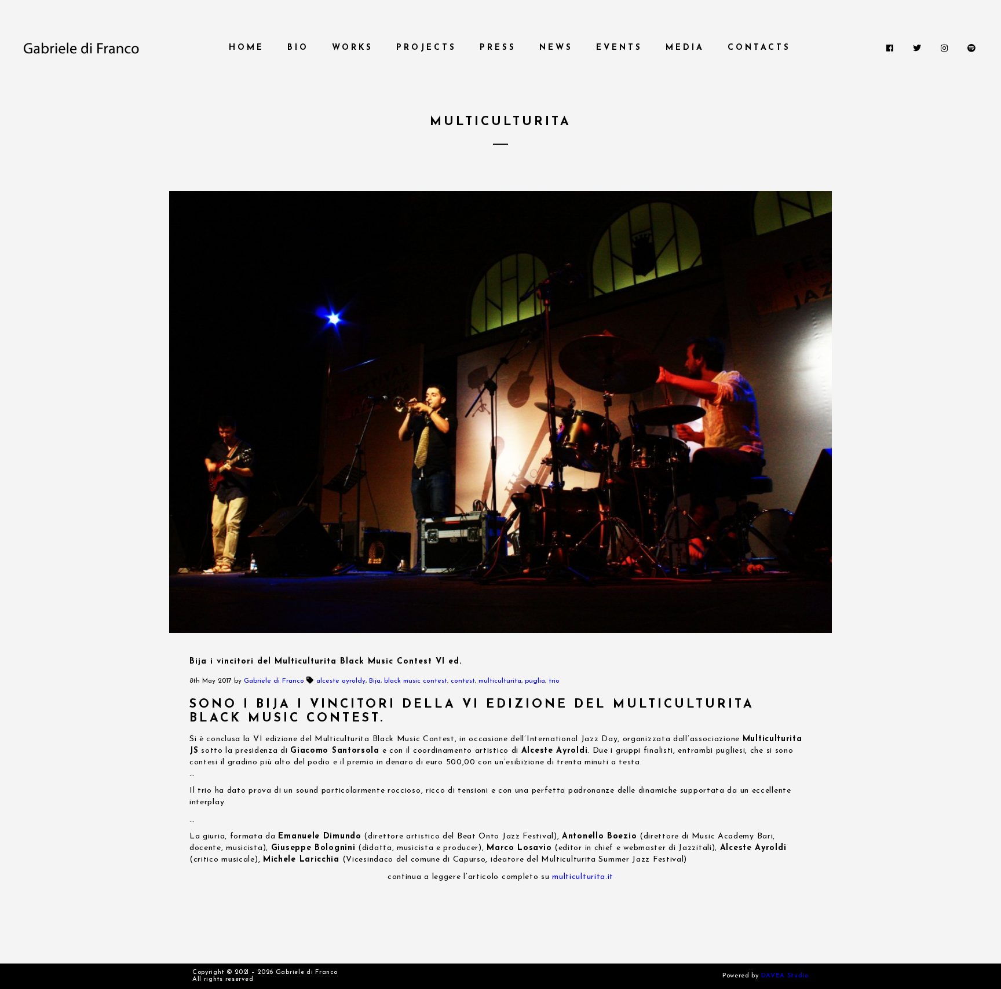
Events (619, 47)
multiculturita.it (582, 877)
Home (246, 47)
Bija (375, 680)
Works (352, 47)
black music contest (415, 680)
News (556, 47)
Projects (426, 47)
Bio (298, 47)
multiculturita (499, 680)
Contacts (759, 47)
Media (685, 47)
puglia (535, 680)
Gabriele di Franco (274, 680)
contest (463, 680)
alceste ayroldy (341, 680)
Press (498, 47)
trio (554, 680)
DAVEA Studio (785, 976)
